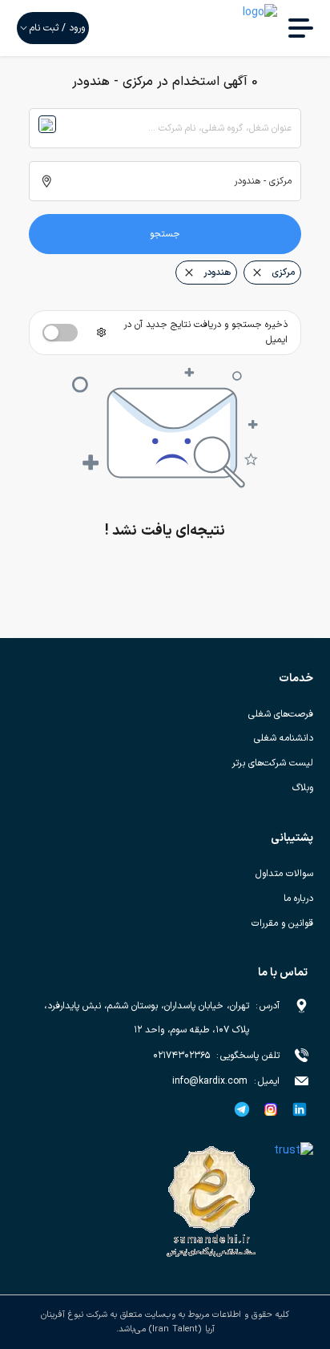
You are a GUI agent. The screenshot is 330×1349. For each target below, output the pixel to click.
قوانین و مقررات (282, 923)
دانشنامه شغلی (283, 738)
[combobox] (165, 128)
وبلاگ (302, 788)
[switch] (60, 332)
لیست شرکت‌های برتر (272, 763)
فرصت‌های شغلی (280, 714)
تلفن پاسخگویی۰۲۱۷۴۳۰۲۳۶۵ (216, 1055)
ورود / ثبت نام (57, 28)
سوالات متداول (284, 873)
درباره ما (298, 898)
